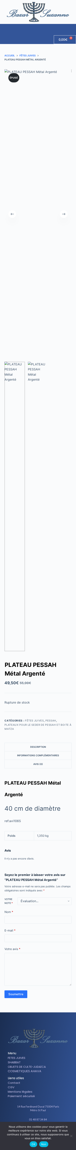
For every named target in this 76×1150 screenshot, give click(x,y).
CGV (11, 1087)
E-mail (10, 930)
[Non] (71, 1136)
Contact (14, 1083)
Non (43, 1144)
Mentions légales (20, 1092)
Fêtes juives (34, 720)
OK (33, 1144)
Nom (8, 912)
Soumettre (15, 994)
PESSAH (50, 720)
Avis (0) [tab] (38, 764)
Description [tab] (38, 746)
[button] (73, 27)
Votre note (8, 901)
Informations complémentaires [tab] (38, 755)
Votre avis (12, 949)
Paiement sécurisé (21, 1096)
